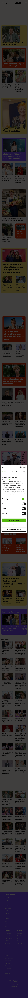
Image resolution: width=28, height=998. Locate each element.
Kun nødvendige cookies (14, 529)
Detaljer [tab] (11, 471)
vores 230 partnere (10, 479)
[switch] (24, 503)
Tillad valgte (14, 525)
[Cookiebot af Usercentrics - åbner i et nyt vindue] (19, 467)
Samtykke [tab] (4, 471)
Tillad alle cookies (14, 520)
